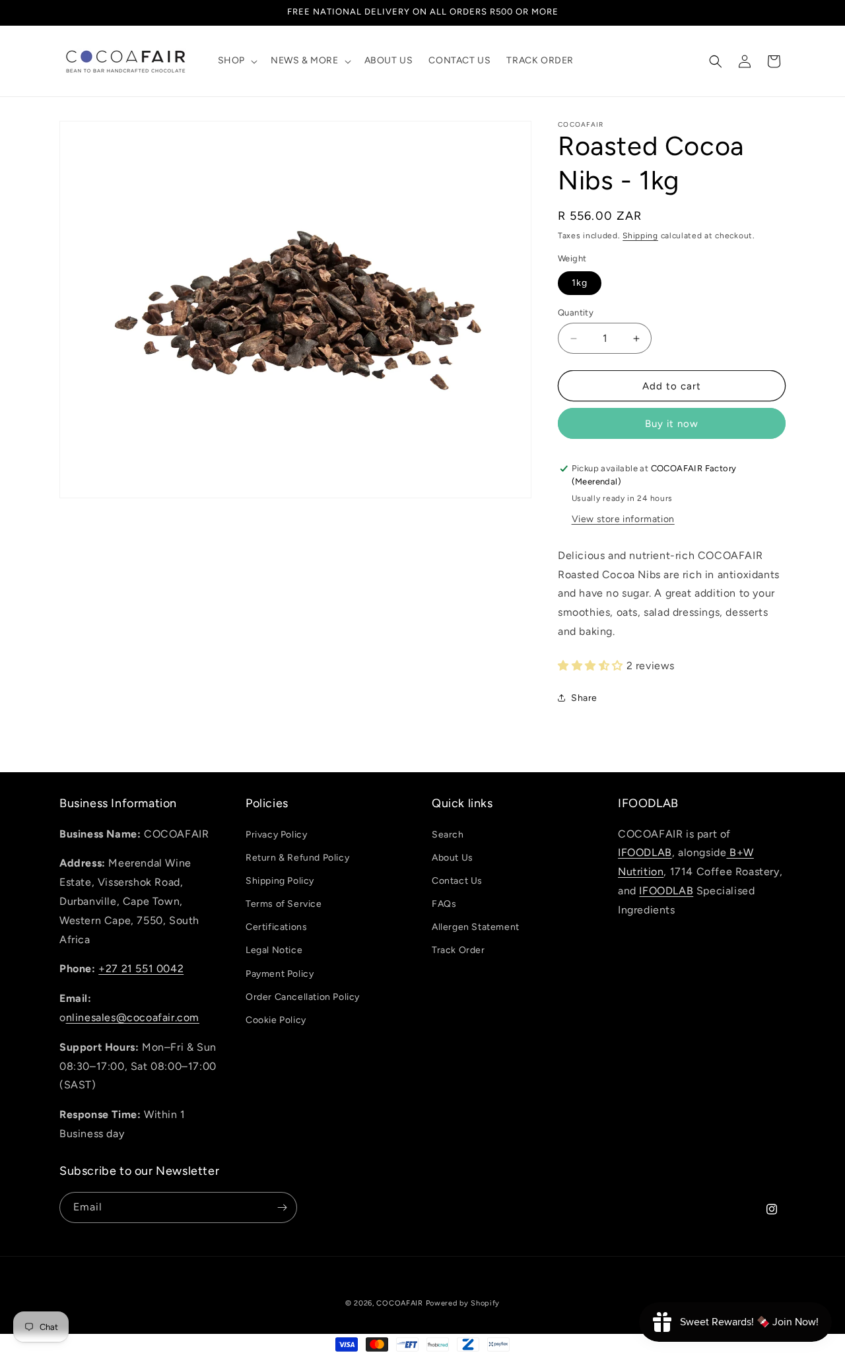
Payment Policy (280, 973)
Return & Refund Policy (297, 857)
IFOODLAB (645, 853)
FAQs (444, 903)
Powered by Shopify (463, 1303)
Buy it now (671, 424)
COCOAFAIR (399, 1303)
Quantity (575, 312)
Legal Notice (274, 950)
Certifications (276, 927)
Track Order (458, 950)
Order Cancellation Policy (303, 997)
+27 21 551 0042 (141, 969)
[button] (236, 61)
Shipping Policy (280, 880)
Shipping (640, 235)
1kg (580, 282)
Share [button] (584, 698)
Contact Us (457, 880)
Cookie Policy (276, 1020)
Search (448, 834)
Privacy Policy (276, 834)
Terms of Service (284, 903)
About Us (452, 857)
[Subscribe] (281, 1207)
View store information (623, 519)
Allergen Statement (476, 927)
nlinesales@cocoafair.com (132, 1017)
